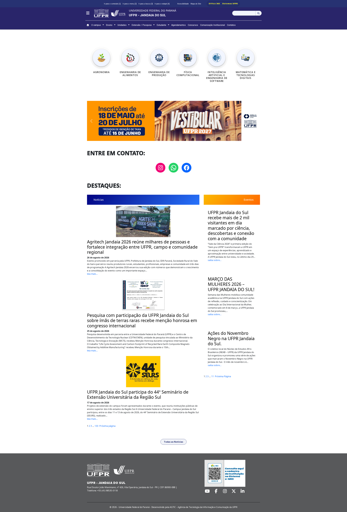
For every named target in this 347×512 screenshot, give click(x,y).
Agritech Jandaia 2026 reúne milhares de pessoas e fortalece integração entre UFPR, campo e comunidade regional (142, 247)
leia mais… (92, 273)
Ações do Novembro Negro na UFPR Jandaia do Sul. (231, 338)
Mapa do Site (196, 4)
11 (212, 376)
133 (96, 425)
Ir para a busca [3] (146, 4)
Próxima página (107, 425)
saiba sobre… (214, 260)
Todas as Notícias (173, 441)
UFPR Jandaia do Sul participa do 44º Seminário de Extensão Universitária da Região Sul (137, 394)
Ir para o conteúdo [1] (112, 4)
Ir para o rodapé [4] (162, 4)
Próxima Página (223, 376)
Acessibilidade (183, 4)
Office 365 (214, 3)
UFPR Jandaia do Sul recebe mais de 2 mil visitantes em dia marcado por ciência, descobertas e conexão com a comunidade (231, 225)
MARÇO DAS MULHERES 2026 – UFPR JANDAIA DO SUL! (231, 284)
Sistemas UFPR (230, 3)
